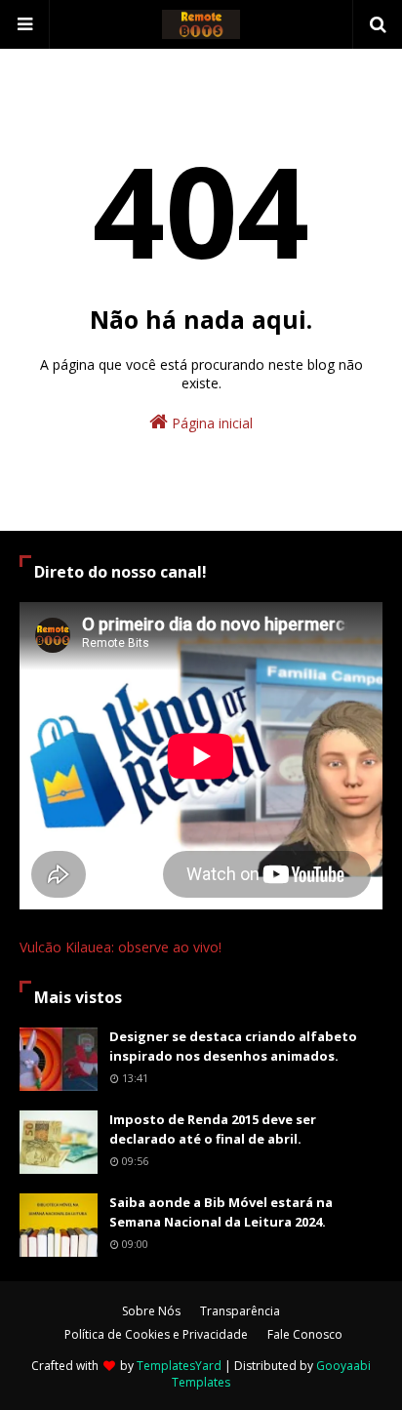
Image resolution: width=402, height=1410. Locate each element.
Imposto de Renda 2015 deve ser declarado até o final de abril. (212, 1129)
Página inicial (210, 423)
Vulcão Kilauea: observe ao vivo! (120, 947)
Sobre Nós (151, 1311)
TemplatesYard (179, 1365)
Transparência (240, 1311)
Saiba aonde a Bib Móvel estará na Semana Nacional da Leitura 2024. (221, 1211)
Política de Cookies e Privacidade (156, 1334)
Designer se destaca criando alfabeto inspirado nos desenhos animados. (233, 1046)
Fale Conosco (304, 1334)
